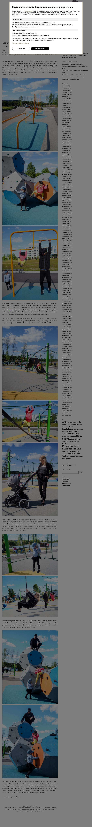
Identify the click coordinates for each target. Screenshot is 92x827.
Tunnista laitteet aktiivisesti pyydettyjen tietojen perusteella (29, 35)
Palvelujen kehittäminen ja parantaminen (24, 27)
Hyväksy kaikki (40, 48)
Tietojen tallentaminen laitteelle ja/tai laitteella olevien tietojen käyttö (32, 22)
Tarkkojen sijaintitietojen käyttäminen (23, 33)
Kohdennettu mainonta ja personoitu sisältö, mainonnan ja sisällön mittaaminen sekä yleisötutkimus (41, 25)
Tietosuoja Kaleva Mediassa (20, 43)
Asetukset (21, 48)
